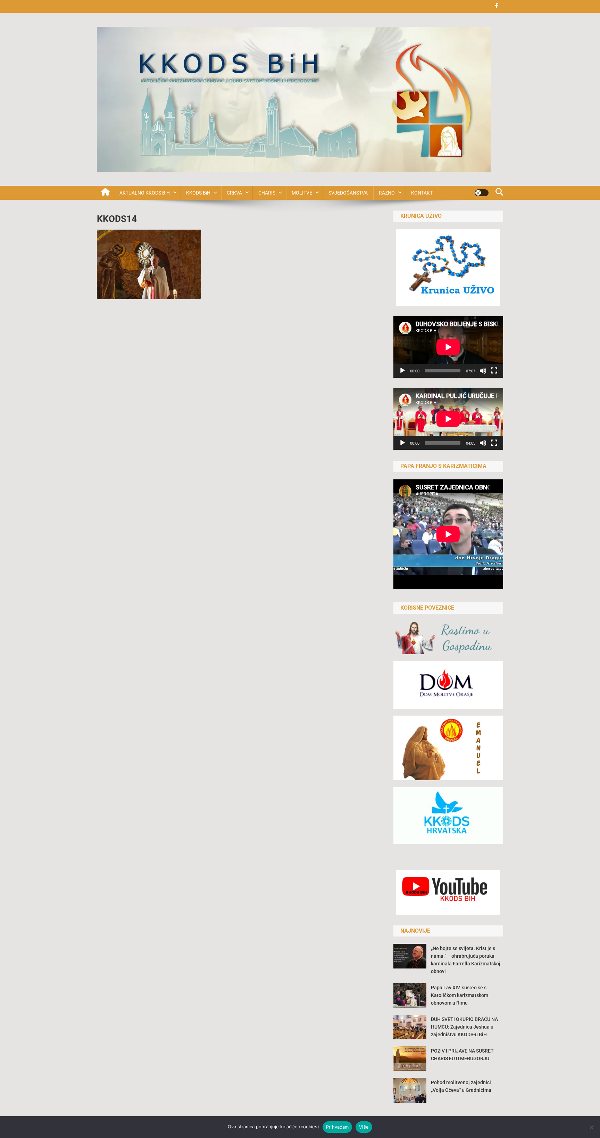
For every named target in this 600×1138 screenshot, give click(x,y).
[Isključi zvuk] (483, 370)
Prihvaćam (337, 1127)
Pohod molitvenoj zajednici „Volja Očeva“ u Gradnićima (461, 1086)
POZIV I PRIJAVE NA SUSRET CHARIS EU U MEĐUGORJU (462, 1054)
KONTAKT (422, 193)
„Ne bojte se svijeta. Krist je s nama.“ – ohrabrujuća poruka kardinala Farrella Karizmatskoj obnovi (465, 960)
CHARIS (266, 193)
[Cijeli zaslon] (494, 370)
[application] (448, 347)
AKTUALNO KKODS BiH (144, 193)
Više (364, 1127)
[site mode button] (482, 192)
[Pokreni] (402, 370)
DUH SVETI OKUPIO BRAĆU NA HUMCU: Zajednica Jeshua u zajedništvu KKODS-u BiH (464, 1026)
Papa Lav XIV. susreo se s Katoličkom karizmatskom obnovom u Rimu (459, 995)
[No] (591, 1127)
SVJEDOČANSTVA (348, 193)
